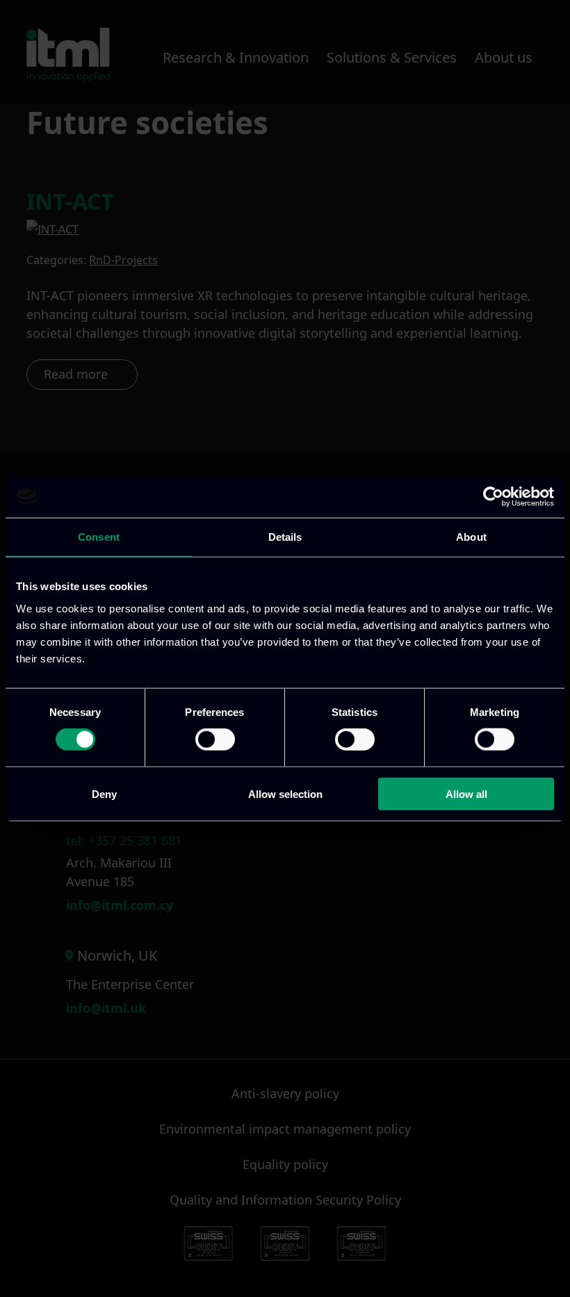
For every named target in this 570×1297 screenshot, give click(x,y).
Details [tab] (285, 537)
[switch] (215, 739)
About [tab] (471, 537)
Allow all (466, 793)
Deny (104, 793)
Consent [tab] (99, 537)
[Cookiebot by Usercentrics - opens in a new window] (493, 497)
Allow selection (285, 793)
